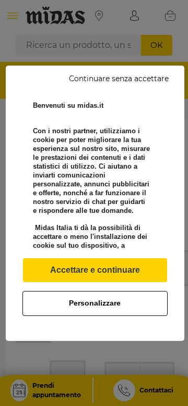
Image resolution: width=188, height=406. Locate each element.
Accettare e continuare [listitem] (95, 269)
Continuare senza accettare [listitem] (119, 78)
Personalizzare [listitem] (95, 303)
